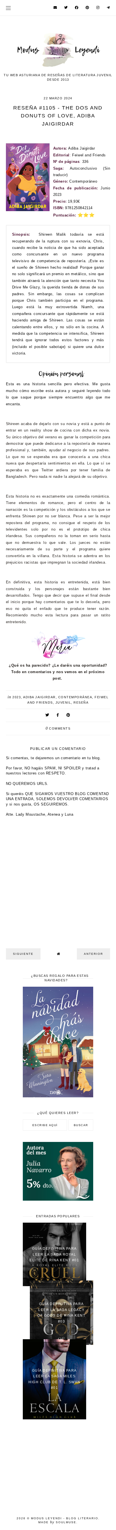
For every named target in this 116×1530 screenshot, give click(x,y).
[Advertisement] (58, 1464)
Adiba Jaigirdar (39, 697)
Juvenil (63, 702)
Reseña (80, 702)
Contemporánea (75, 697)
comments (58, 728)
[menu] (8, 8)
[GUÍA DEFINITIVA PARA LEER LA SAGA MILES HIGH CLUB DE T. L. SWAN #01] (54, 1418)
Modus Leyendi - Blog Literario (64, 1518)
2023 (16, 697)
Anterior (93, 953)
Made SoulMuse (57, 1522)
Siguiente (23, 953)
